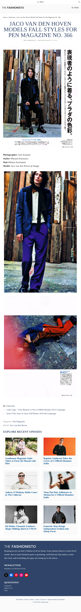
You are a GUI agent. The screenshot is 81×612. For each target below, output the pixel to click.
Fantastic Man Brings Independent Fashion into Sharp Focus (56, 529)
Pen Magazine (19, 421)
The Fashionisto (30, 40)
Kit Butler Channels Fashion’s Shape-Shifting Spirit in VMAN (20, 527)
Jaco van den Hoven (18, 425)
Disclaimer (20, 599)
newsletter (19, 569)
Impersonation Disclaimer (56, 599)
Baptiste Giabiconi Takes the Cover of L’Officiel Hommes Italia (58, 461)
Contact (8, 586)
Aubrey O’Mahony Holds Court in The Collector (21, 493)
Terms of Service (40, 599)
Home (5, 17)
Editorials (12, 17)
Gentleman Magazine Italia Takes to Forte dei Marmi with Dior (20, 461)
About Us (8, 588)
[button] (79, 2)
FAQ (5, 590)
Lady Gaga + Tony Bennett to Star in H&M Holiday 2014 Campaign (36, 409)
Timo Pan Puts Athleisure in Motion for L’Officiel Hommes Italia (59, 495)
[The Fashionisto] (13, 7)
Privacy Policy (29, 599)
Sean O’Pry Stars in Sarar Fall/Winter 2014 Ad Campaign (31, 413)
